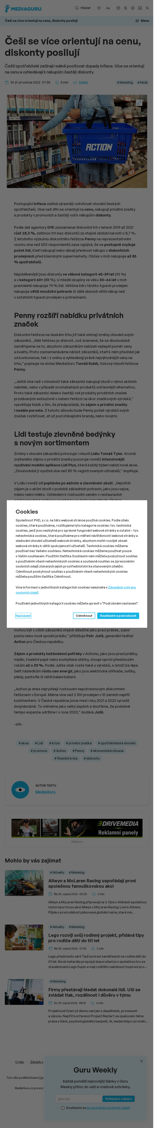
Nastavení (23, 616)
